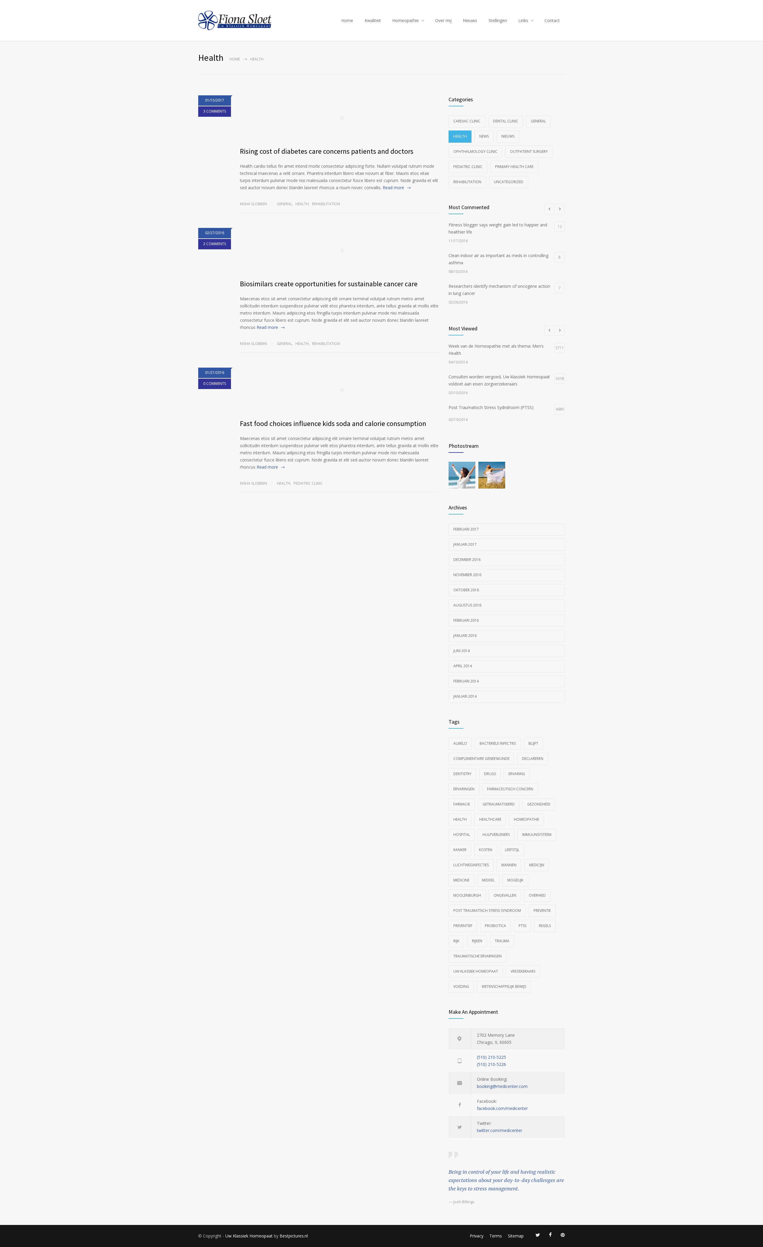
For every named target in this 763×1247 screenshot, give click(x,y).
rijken (477, 940)
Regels (545, 925)
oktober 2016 (466, 590)
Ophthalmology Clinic (475, 151)
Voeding (461, 986)
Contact (552, 20)
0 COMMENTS (214, 383)
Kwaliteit (373, 20)
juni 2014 (461, 650)
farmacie (461, 804)
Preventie (542, 910)
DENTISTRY (462, 773)
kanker (459, 849)
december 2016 (466, 559)
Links (523, 20)
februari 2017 (466, 529)
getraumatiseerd (499, 804)
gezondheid (538, 804)
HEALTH (460, 819)
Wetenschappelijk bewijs (504, 986)
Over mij (443, 20)
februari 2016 (466, 620)
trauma (502, 940)
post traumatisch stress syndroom (487, 910)
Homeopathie (405, 20)
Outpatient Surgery (529, 151)
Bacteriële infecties (498, 743)
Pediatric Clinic (308, 483)
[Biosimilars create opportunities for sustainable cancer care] (340, 250)
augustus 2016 (467, 605)
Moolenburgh (467, 895)
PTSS (522, 925)
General (284, 203)
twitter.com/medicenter (499, 1130)
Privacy (476, 1236)
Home (347, 20)
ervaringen (463, 789)
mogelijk (515, 880)
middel (488, 880)
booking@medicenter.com (502, 1086)
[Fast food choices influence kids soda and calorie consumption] (340, 390)
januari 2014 (465, 696)
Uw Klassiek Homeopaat (475, 971)
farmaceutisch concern (510, 789)
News (484, 136)
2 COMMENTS (214, 243)
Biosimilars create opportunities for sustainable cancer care (329, 283)
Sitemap (516, 1236)
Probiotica (495, 925)
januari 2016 (465, 635)
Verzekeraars (523, 971)
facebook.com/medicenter (502, 1108)
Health (302, 203)
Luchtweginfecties (471, 864)
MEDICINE (461, 880)
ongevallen (505, 895)
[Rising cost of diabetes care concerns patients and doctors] (340, 117)
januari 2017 (465, 544)
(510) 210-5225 (491, 1057)
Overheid (537, 895)
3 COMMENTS (214, 111)
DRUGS (490, 773)
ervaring (516, 773)
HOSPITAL (461, 834)
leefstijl (512, 849)
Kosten (485, 849)
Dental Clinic (505, 121)
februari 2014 (466, 681)
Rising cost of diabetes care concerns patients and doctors (326, 151)
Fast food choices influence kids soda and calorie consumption (333, 423)
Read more (393, 187)
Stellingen (497, 20)
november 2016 (467, 574)
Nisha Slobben (253, 203)
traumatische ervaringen (477, 956)
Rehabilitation (326, 203)
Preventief (462, 925)
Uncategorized (508, 181)
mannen (509, 864)
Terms (495, 1236)
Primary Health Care (514, 166)
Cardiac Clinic (466, 121)
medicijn (536, 864)
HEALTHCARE (490, 819)
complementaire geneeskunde (481, 758)
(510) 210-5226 (491, 1064)
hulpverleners (496, 834)
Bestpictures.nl (294, 1236)
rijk (456, 940)
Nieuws (470, 20)
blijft (533, 743)
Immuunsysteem (536, 834)
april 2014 (462, 665)
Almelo (460, 743)
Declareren (532, 758)
